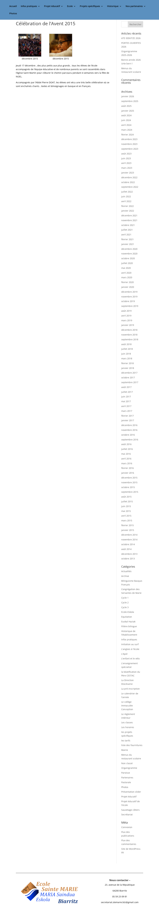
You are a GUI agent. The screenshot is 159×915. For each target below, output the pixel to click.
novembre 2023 (129, 144)
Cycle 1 (125, 597)
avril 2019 (126, 315)
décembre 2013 (129, 553)
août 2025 (126, 105)
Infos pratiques (29, 6)
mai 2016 (126, 453)
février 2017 (127, 415)
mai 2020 (126, 267)
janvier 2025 (127, 110)
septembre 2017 (129, 382)
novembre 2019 (129, 296)
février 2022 (127, 206)
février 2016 (127, 468)
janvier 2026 (127, 96)
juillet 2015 (127, 501)
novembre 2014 (129, 539)
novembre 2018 (129, 334)
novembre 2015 (129, 482)
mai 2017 (126, 401)
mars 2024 (126, 129)
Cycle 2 (125, 602)
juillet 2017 (127, 391)
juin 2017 (126, 396)
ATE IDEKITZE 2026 (131, 38)
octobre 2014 (128, 544)
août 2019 (126, 310)
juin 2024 (126, 120)
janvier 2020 (127, 287)
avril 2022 (126, 201)
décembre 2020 (129, 248)
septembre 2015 (129, 491)
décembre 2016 (129, 425)
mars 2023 (126, 167)
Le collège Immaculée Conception (127, 705)
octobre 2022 (128, 182)
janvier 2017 (127, 420)
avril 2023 (126, 163)
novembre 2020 (129, 253)
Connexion (126, 827)
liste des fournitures (131, 745)
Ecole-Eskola (127, 611)
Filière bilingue (129, 626)
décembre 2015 (129, 477)
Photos (13, 13)
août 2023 (126, 153)
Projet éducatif (52, 6)
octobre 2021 (128, 225)
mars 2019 (126, 320)
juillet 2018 (127, 348)
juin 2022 (126, 196)
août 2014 (126, 549)
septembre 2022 (129, 186)
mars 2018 (126, 358)
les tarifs (125, 740)
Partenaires (127, 777)
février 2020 (127, 282)
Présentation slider (131, 791)
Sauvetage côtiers (130, 809)
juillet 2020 (127, 263)
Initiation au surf (130, 644)
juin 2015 (126, 506)
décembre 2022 (129, 177)
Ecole (70, 6)
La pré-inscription (130, 688)
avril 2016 (126, 458)
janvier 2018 (127, 368)
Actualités (126, 571)
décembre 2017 (129, 372)
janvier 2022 (127, 210)
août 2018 (126, 344)
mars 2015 (126, 520)
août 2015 (126, 496)
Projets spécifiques (90, 6)
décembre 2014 (129, 534)
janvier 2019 (127, 325)
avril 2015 (126, 515)
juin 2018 (126, 353)
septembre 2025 (129, 101)
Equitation (126, 616)
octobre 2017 (128, 377)
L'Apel (124, 653)
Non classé (127, 763)
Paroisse (125, 772)
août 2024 (126, 115)
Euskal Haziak (128, 621)
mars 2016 (126, 463)
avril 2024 (126, 124)
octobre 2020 (128, 258)
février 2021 (127, 239)
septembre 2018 (129, 339)
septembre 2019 (129, 306)
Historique (112, 6)
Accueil (13, 6)
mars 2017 (126, 410)
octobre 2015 (128, 487)
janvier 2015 (127, 530)
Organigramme (129, 767)
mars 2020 (126, 277)
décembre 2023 (129, 139)
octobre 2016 (128, 434)
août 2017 (126, 387)
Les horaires (127, 727)
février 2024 (127, 134)
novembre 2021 (129, 220)
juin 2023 (126, 158)
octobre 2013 (128, 558)
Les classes (127, 722)
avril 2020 (126, 272)
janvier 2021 (127, 244)
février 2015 (127, 525)
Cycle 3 (125, 607)
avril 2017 (126, 406)
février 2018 (127, 363)
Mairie (124, 749)
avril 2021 (126, 234)
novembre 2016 (129, 429)
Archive (125, 576)
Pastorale (126, 782)
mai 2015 (126, 511)
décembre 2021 (129, 215)
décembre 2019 (129, 291)
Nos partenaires (134, 6)
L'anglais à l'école (130, 649)
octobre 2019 (128, 301)
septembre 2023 (129, 148)
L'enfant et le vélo (130, 658)
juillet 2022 (127, 191)
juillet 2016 (127, 449)
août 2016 (126, 444)
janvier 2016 (127, 472)
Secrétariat (127, 814)
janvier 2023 (127, 172)
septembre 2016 (129, 439)
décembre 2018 (129, 329)
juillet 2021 (127, 229)
